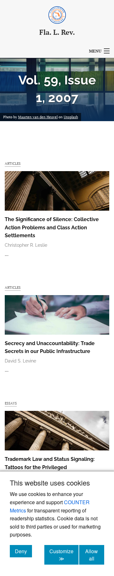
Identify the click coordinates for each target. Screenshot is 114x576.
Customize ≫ (64, 555)
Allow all (94, 555)
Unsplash (71, 117)
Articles (13, 163)
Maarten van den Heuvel (38, 117)
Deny (23, 551)
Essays (11, 403)
